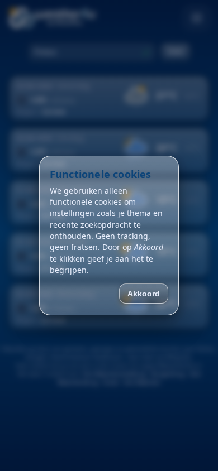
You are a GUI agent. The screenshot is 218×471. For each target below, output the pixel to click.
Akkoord (143, 293)
